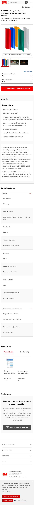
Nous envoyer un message (19, 427)
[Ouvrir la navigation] (31, 2)
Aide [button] (4, 462)
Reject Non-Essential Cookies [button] (11, 496)
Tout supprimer (28, 71)
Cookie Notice (7, 492)
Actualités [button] (7, 450)
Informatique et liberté (15, 473)
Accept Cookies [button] (8, 500)
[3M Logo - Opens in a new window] (4, 2)
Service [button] (5, 456)
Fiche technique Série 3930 (9, 372)
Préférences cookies (14, 474)
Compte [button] (27, 7)
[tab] (8, 352)
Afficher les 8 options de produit (18, 88)
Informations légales (14, 471)
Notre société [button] (8, 444)
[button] (20, 500)
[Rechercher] (26, 2)
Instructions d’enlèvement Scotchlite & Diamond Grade (23, 372)
